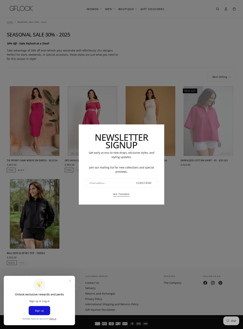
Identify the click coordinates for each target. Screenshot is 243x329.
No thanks (121, 194)
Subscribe (144, 183)
